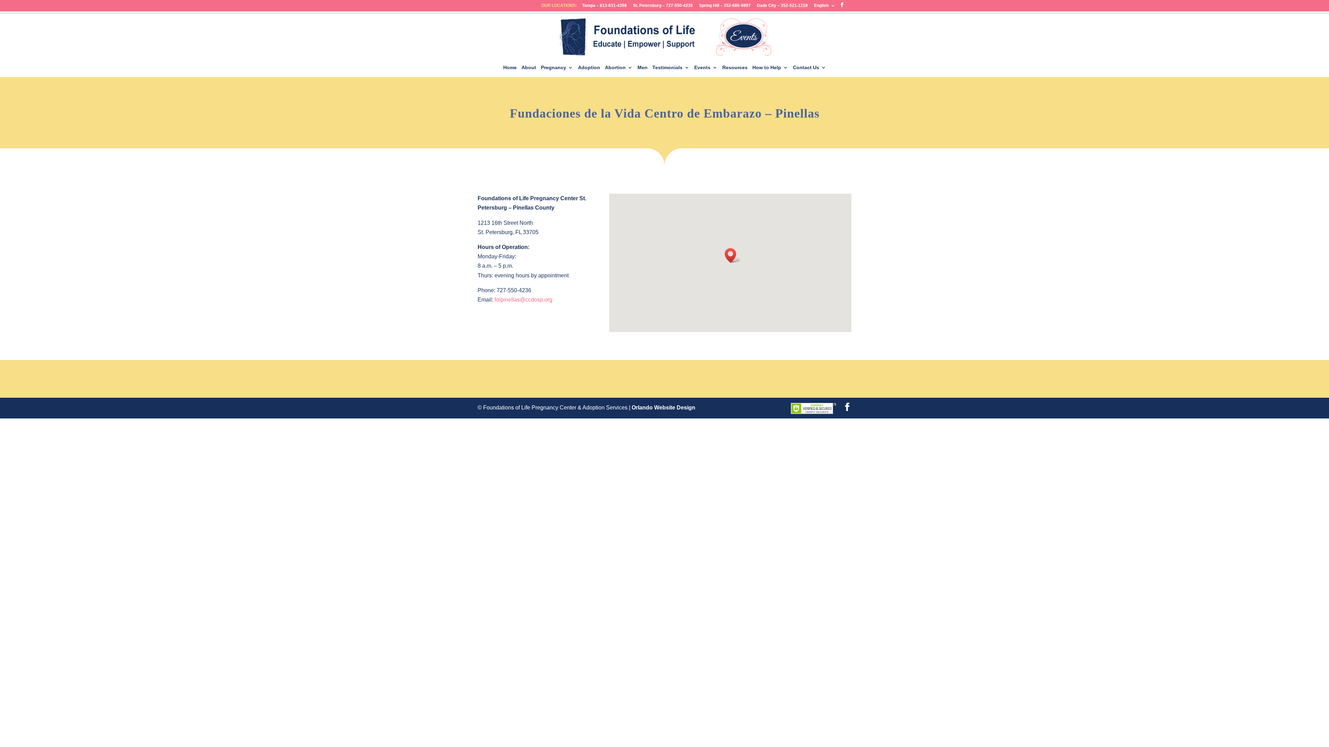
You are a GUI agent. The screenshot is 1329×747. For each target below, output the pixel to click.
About (529, 67)
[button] (733, 255)
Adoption (589, 67)
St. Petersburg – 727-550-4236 (663, 5)
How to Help (766, 67)
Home (510, 67)
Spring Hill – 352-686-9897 (725, 5)
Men (643, 67)
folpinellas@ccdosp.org (523, 300)
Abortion (615, 67)
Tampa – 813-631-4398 (604, 5)
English (821, 5)
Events (702, 67)
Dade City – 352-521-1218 (782, 5)
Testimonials (667, 67)
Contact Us (806, 67)
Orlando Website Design (663, 408)
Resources (735, 67)
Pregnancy (553, 67)
